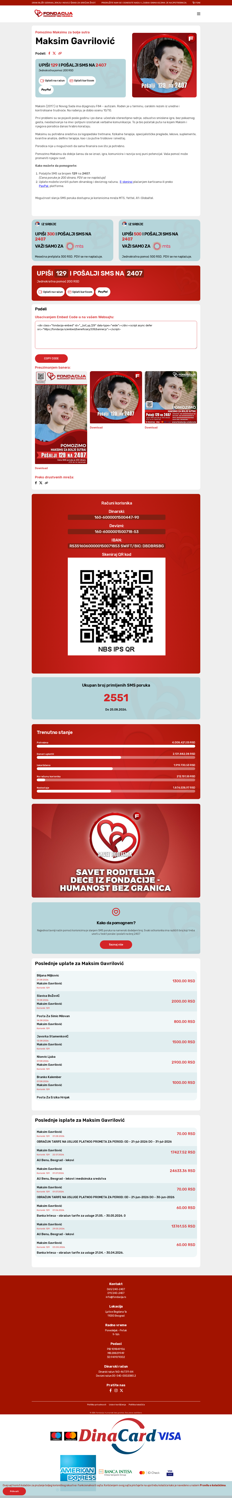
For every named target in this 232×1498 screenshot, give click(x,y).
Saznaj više (116, 944)
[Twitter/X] (54, 54)
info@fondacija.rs (116, 1297)
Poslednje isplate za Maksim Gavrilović (80, 1120)
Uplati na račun (55, 80)
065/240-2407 (116, 1289)
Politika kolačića (137, 1404)
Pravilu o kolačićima (213, 1485)
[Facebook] (49, 53)
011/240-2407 (116, 1293)
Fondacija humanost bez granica (110, 1413)
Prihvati (14, 1491)
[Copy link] (60, 54)
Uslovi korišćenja (117, 1404)
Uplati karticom (84, 80)
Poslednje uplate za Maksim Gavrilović (79, 963)
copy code (51, 358)
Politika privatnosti (96, 1404)
